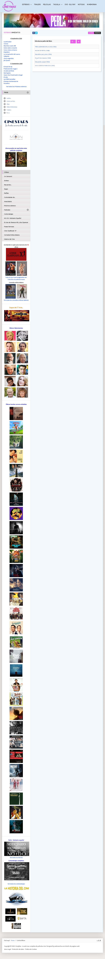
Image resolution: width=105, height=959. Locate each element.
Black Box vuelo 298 (10, 46)
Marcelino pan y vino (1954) (43, 54)
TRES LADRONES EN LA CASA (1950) (45, 47)
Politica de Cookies (31, 949)
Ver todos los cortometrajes (16, 884)
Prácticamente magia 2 (10, 69)
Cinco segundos (9, 58)
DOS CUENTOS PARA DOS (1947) (45, 66)
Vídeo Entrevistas (12, 107)
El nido (6, 77)
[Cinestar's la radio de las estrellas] (16, 123)
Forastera (7, 83)
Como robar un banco (10, 50)
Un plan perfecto (9, 71)
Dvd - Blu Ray (70, 4)
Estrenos (25, 4)
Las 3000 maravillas (9, 79)
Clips (8, 104)
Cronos (6, 44)
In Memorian (91, 4)
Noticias (81, 4)
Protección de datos (18, 949)
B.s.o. (8, 113)
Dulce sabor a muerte (10, 48)
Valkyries (6, 56)
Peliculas (47, 4)
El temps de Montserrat (11, 81)
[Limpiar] (79, 41)
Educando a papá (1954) (42, 62)
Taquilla (56, 4)
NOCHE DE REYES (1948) (42, 50)
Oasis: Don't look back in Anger (13, 75)
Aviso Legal (7, 949)
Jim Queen (7, 60)
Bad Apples (7, 73)
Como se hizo (11, 101)
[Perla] (51, 20)
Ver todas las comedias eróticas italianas (16, 300)
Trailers (37, 4)
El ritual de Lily (8, 67)
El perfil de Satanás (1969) (43, 58)
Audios (9, 98)
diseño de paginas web (72, 946)
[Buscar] (73, 41)
